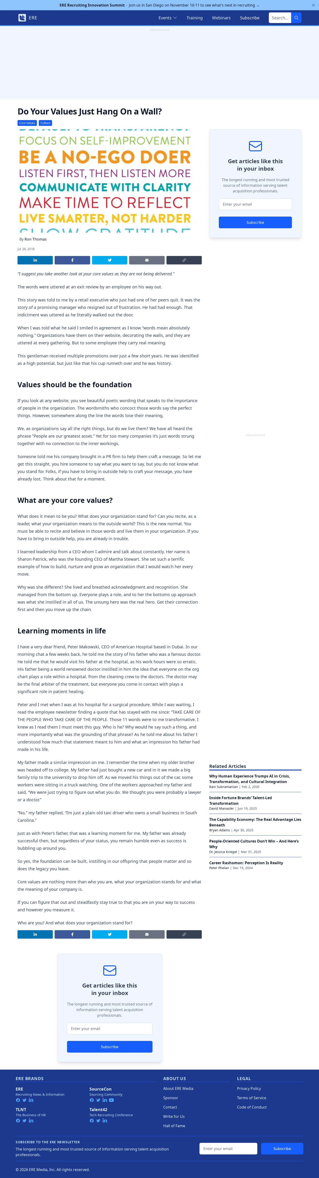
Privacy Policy (249, 1088)
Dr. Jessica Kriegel (223, 852)
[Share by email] (146, 260)
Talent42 (98, 1109)
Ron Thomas (36, 239)
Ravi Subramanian (223, 786)
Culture (45, 123)
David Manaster (221, 808)
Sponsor (170, 1097)
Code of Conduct (252, 1107)
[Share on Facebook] (72, 260)
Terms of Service (251, 1097)
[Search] (296, 17)
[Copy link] (184, 260)
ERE (19, 1089)
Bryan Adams (219, 830)
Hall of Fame (174, 1125)
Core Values (27, 123)
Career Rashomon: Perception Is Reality (246, 862)
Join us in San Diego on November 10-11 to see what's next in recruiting (160, 5)
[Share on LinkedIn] (35, 260)
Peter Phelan (219, 868)
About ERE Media (178, 1088)
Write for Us (174, 1116)
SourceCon (100, 1089)
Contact (170, 1107)
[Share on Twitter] (109, 260)
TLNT (21, 1109)
